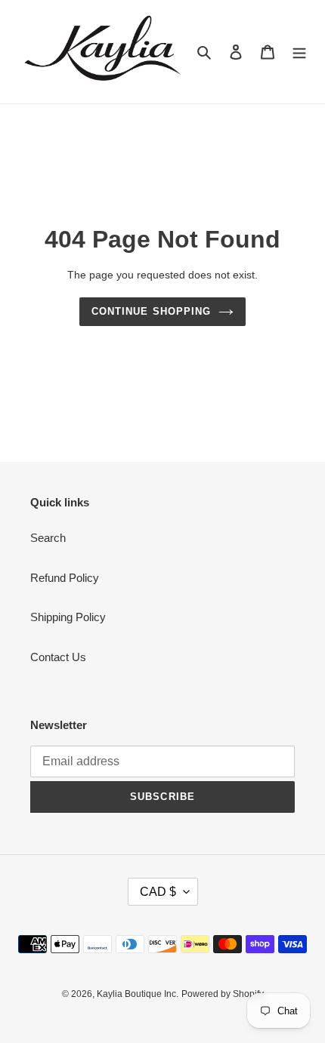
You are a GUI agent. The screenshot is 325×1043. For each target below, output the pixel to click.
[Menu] (299, 51)
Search (48, 537)
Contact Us (58, 657)
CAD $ (158, 891)
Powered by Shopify (222, 994)
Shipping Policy (68, 617)
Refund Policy (64, 577)
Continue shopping (151, 311)
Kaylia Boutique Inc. (137, 994)
